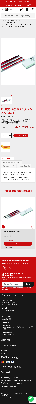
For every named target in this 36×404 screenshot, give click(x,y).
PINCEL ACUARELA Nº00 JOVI (12, 231)
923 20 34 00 (26, 5)
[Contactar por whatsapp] (31, 399)
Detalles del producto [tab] (11, 162)
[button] (20, 135)
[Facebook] (4, 268)
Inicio (3, 21)
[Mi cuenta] (33, 9)
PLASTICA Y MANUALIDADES (11, 23)
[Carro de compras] (21, 9)
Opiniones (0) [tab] (8, 166)
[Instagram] (9, 268)
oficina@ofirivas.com (13, 5)
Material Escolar (15, 21)
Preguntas (24, 166)
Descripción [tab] (7, 159)
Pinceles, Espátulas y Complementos (16, 25)
